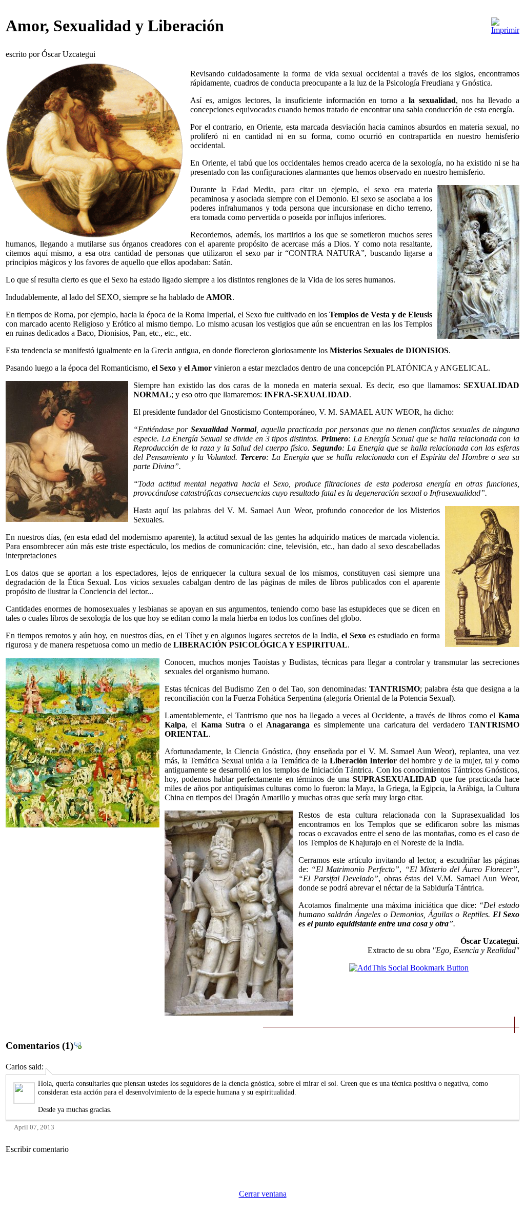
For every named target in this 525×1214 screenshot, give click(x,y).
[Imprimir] (505, 23)
